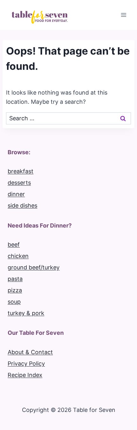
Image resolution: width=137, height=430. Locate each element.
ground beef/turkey (34, 267)
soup (14, 301)
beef (14, 244)
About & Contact (30, 352)
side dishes (22, 205)
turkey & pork (26, 313)
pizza (15, 290)
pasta (15, 278)
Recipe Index (25, 375)
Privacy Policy (26, 363)
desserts (19, 182)
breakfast (20, 171)
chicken (18, 256)
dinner (16, 194)
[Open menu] (123, 15)
